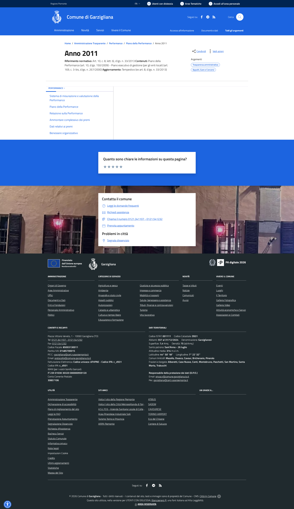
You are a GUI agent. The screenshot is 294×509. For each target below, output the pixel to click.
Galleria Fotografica (226, 300)
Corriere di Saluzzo (157, 424)
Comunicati (188, 295)
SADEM (152, 404)
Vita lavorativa (147, 315)
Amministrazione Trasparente (90, 43)
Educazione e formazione (111, 320)
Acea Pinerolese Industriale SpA (114, 414)
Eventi (219, 285)
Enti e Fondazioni (56, 305)
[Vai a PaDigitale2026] (227, 262)
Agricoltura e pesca (108, 285)
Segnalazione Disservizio (60, 424)
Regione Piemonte (59, 3)
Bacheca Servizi (56, 433)
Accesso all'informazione (182, 30)
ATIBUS (152, 399)
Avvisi (185, 300)
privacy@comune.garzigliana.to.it (172, 376)
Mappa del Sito (55, 473)
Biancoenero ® (159, 500)
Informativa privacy (57, 443)
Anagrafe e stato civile (109, 295)
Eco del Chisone (156, 419)
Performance (116, 43)
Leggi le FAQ (54, 414)
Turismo (143, 310)
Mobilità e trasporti (149, 295)
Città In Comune (208, 496)
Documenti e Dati (56, 300)
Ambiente (103, 290)
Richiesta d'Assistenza (59, 429)
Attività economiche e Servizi (231, 310)
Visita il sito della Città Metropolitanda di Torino (122, 404)
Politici (51, 315)
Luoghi (219, 290)
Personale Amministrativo (61, 310)
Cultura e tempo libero (109, 315)
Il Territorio (221, 295)
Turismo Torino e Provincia (111, 419)
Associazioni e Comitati (227, 315)
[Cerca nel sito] (239, 17)
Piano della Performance (139, 43)
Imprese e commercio (150, 290)
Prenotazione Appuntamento (62, 419)
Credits (51, 458)
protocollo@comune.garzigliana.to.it (73, 358)
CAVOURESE (154, 409)
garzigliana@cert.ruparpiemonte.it (71, 354)
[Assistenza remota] (219, 496)
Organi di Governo (57, 285)
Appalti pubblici (106, 300)
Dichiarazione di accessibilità (62, 404)
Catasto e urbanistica (109, 310)
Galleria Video (223, 305)
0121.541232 (59, 343)
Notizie (186, 290)
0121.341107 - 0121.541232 (67, 340)
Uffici (50, 295)
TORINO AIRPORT (157, 414)
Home (68, 43)
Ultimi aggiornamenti (58, 463)
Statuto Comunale (57, 438)
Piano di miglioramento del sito (63, 409)
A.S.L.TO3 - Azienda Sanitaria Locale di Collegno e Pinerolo (128, 409)
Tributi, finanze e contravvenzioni (156, 305)
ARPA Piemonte (106, 424)
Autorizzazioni (105, 305)
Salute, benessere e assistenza (155, 300)
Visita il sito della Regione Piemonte (116, 399)
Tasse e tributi (190, 285)
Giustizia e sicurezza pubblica (154, 285)
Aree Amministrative (58, 290)
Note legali (53, 448)
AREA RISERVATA (147, 504)
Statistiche (53, 468)
